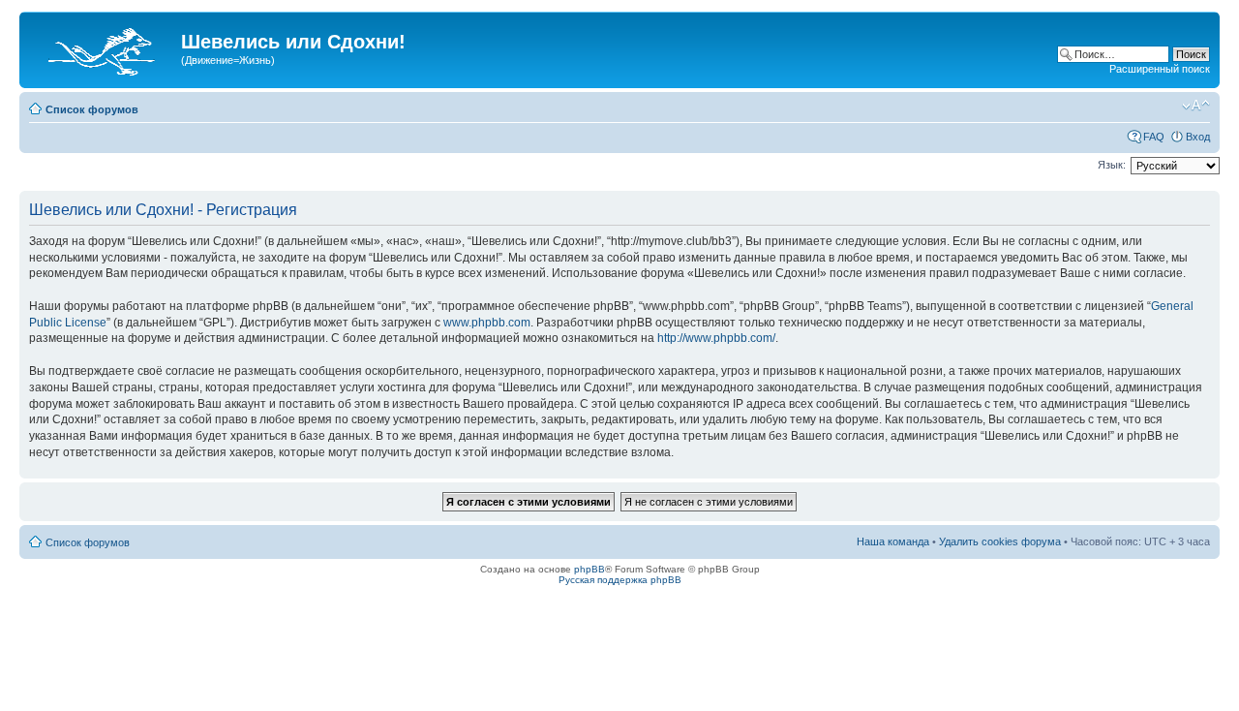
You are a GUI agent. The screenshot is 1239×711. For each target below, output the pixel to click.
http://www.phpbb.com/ (716, 338)
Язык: (1112, 164)
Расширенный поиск (1159, 69)
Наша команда (893, 541)
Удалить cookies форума (1000, 541)
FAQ (1153, 136)
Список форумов (91, 109)
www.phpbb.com (486, 322)
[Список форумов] (102, 47)
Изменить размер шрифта (1196, 105)
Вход (1198, 136)
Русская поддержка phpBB (620, 579)
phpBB (589, 569)
